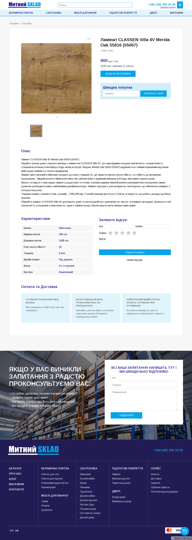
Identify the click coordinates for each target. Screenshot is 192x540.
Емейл (138, 226)
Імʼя (101, 226)
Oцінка (102, 233)
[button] (56, 116)
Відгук (102, 239)
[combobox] (95, 5)
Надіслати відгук (134, 252)
